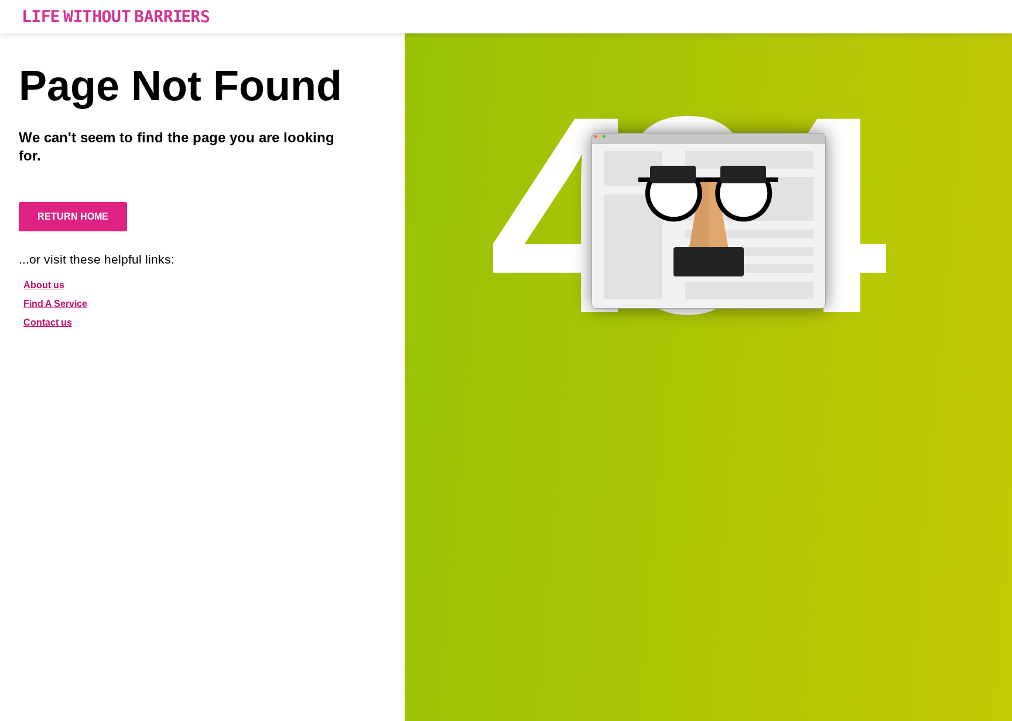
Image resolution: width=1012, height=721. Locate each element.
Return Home (72, 216)
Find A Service (55, 304)
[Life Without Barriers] (116, 16)
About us (43, 285)
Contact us (47, 322)
